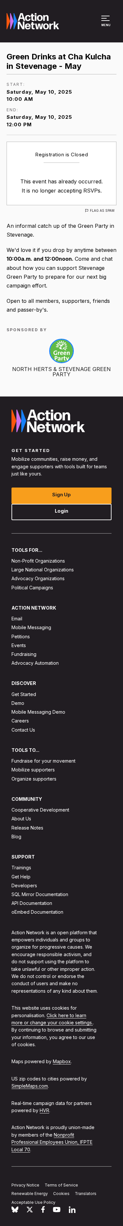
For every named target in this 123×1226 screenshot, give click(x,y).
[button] (106, 24)
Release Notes (27, 827)
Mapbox (62, 1061)
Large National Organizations (42, 569)
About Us (21, 818)
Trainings (21, 867)
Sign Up (61, 494)
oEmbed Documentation (37, 912)
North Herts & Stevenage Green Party (61, 372)
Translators (85, 1193)
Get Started (23, 694)
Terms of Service (61, 1184)
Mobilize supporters (33, 769)
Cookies (61, 1193)
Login (61, 511)
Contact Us (23, 730)
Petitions (20, 636)
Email (16, 618)
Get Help (21, 876)
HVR (44, 1110)
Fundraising (23, 654)
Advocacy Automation (35, 663)
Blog (16, 836)
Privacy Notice (25, 1184)
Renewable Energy (29, 1193)
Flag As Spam (102, 210)
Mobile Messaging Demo (38, 712)
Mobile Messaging (31, 627)
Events (18, 645)
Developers (24, 885)
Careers (20, 720)
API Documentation (31, 903)
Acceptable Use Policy (33, 1202)
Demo (17, 703)
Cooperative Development (40, 810)
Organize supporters (33, 779)
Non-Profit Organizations (38, 561)
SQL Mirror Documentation (39, 894)
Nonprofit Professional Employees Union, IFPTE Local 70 (51, 1142)
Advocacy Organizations (38, 578)
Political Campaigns (32, 587)
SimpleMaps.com (29, 1086)
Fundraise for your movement (43, 761)
